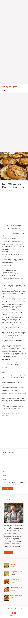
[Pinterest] (12, 613)
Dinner (5, 411)
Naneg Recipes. (9, 86)
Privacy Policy (6, 608)
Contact (23, 608)
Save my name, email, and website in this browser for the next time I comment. (14, 483)
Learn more (8, 552)
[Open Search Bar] (25, 86)
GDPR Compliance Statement (14, 610)
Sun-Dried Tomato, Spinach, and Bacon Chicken (14, 416)
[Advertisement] (14, 14)
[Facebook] (15, 613)
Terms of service (15, 608)
